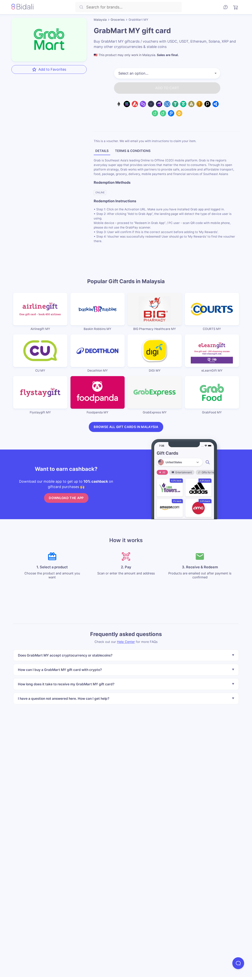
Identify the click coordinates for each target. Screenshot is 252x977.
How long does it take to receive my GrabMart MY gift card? (66, 684)
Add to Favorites (52, 69)
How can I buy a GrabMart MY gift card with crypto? (60, 670)
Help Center (126, 642)
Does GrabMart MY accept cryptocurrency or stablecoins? (65, 655)
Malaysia (100, 20)
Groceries (118, 20)
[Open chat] (238, 963)
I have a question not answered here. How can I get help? (63, 698)
